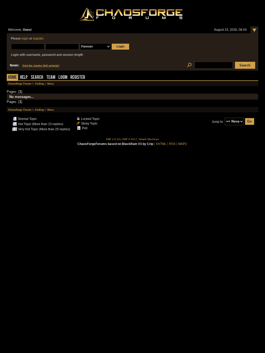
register (38, 38)
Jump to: (218, 121)
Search (37, 78)
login (24, 38)
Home (12, 78)
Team (50, 78)
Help (24, 78)
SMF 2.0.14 (113, 139)
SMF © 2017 (129, 139)
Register (77, 78)
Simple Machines (149, 139)
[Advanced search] (189, 65)
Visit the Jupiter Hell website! (40, 65)
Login (62, 78)
